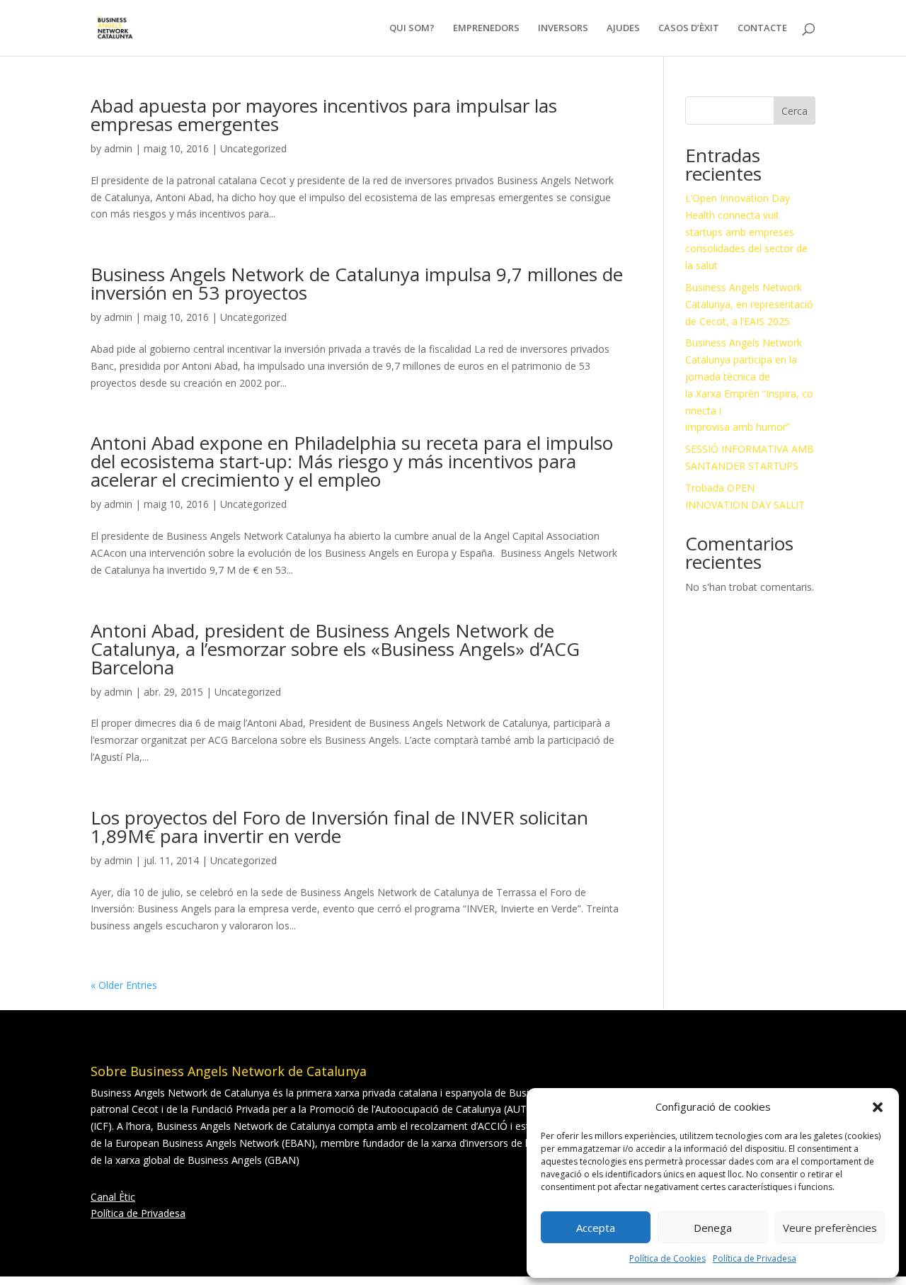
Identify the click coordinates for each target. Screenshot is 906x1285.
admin (118, 148)
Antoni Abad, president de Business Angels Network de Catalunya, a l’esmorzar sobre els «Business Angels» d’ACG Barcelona (335, 649)
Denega (713, 1228)
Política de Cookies (667, 1258)
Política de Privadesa (754, 1258)
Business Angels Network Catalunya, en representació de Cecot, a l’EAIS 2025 (749, 304)
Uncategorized (253, 148)
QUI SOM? (412, 28)
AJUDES (623, 28)
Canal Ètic (113, 1197)
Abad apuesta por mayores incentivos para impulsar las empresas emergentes (324, 115)
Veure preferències (830, 1228)
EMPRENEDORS (486, 28)
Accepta (595, 1228)
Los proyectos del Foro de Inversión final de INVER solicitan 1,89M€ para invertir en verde (339, 827)
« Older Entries (124, 985)
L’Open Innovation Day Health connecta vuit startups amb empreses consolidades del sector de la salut (746, 231)
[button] (878, 1107)
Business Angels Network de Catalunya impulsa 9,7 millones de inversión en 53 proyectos (357, 283)
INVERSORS (563, 28)
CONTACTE (762, 28)
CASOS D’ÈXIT (688, 28)
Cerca (794, 111)
